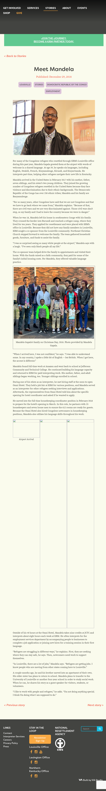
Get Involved (12, 8)
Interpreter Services (14, 736)
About (66, 8)
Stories (50, 8)
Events (82, 8)
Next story (96, 705)
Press (6, 746)
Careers (7, 739)
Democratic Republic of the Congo (67, 84)
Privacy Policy (10, 743)
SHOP (6, 13)
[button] (26, 430)
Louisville (25, 84)
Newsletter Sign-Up (40, 739)
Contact (7, 733)
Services (33, 8)
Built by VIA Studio (93, 780)
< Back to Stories (15, 56)
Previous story (14, 705)
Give (19, 13)
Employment (53, 91)
